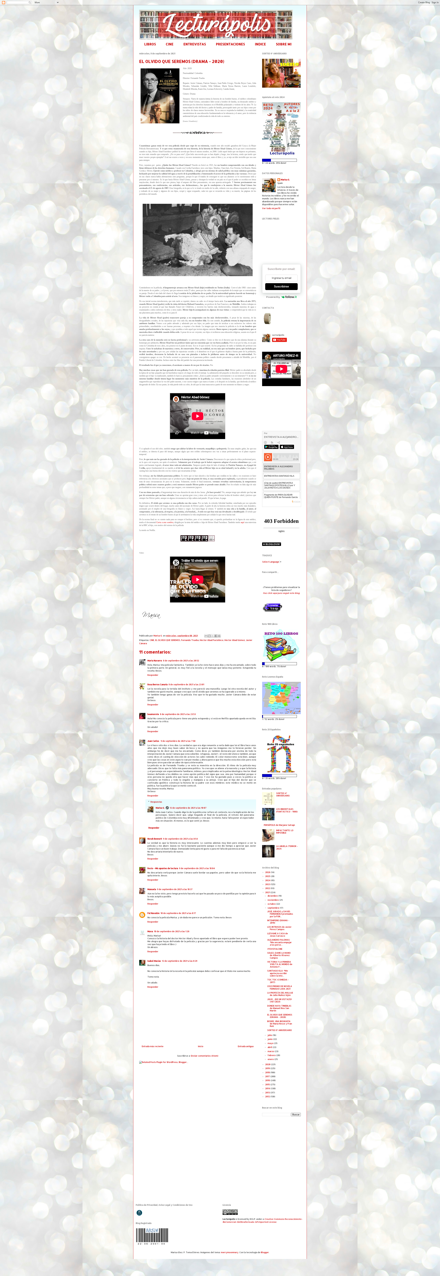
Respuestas (156, 802)
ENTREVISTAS (194, 44)
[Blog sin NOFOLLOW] (272, 611)
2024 (268, 880)
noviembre (273, 900)
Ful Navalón (153, 913)
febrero (272, 1055)
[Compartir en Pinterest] (219, 636)
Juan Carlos (153, 741)
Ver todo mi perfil (271, 208)
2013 (267, 1092)
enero (271, 1059)
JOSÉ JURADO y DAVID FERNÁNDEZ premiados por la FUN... (280, 914)
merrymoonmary (229, 1252)
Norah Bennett (154, 838)
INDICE (260, 44)
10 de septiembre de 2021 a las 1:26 (171, 931)
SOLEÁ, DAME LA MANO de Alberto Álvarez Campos (279, 955)
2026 (268, 872)
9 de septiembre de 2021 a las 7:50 (178, 741)
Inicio (200, 1046)
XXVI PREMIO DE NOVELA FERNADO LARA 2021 (279, 987)
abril (270, 1047)
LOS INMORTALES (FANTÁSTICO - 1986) (287, 810)
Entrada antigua (246, 1046)
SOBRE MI (284, 44)
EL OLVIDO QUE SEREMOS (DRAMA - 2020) (279, 1015)
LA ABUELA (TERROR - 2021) (287, 847)
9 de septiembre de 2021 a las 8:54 (180, 838)
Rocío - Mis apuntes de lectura (162, 868)
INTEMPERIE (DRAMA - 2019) (278, 921)
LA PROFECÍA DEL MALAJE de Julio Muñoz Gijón (280, 993)
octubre (272, 904)
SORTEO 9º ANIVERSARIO (279, 1030)
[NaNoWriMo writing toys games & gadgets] (281, 160)
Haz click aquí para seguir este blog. (281, 593)
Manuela (151, 889)
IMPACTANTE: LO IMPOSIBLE (284, 831)
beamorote (153, 714)
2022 (268, 888)
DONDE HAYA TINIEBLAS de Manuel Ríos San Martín (279, 1008)
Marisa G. (160, 808)
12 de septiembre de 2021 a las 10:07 (188, 808)
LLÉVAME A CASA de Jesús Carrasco (277, 934)
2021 (267, 892)
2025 (268, 876)
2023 (268, 884)
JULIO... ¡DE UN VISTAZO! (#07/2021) (279, 1000)
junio (270, 1039)
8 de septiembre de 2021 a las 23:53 (178, 714)
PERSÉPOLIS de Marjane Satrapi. (279, 825)
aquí (242, 522)
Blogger (265, 1252)
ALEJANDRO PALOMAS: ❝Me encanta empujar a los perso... (279, 942)
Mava (150, 931)
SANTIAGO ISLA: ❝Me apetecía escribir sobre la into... (277, 973)
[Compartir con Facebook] (216, 636)
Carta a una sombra (164, 522)
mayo (271, 1043)
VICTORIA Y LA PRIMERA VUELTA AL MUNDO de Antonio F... (279, 964)
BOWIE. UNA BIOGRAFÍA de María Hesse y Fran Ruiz (279, 1024)
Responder (152, 675)
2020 (268, 1064)
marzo (271, 1051)
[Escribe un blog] (209, 636)
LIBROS (150, 44)
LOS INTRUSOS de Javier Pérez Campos (279, 928)
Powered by (273, 297)
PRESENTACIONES (230, 44)
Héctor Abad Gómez (234, 640)
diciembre (273, 896)
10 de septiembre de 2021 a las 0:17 (178, 913)
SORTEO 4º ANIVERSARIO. (283, 794)
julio (270, 1035)
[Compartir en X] (212, 636)
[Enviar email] (267, 318)
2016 (268, 1080)
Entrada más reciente (152, 1046)
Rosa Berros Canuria (157, 684)
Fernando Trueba (190, 640)
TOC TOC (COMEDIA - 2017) (278, 980)
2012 (267, 1096)
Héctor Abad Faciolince (211, 640)
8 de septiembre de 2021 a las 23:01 (186, 684)
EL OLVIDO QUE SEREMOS (167, 640)
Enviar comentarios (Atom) (204, 1056)
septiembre (274, 908)
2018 (267, 1072)
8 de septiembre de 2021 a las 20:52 (181, 660)
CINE (169, 44)
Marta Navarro (154, 660)
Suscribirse (281, 286)
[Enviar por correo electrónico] (206, 636)
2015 (267, 1084)
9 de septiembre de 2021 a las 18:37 (174, 889)
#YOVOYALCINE (274, 949)
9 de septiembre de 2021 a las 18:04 (197, 868)
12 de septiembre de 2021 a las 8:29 (179, 961)
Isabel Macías (154, 961)
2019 (267, 1068)
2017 (267, 1076)
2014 (268, 1088)
